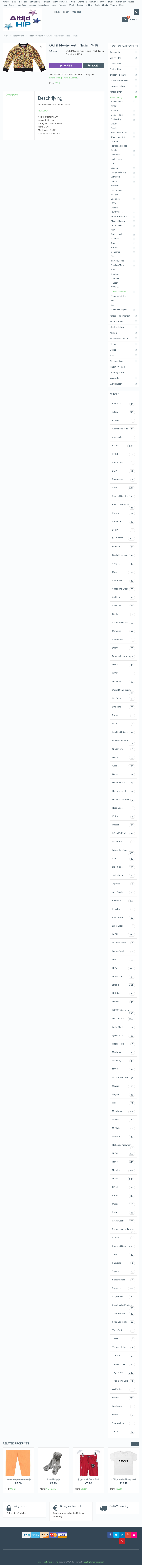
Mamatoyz (122, 1060)
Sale (112, 355)
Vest (113, 300)
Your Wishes (122, 1423)
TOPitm (115, 287)
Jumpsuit (115, 176)
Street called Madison (122, 1306)
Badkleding (116, 119)
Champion (82, 1)
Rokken (114, 247)
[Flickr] (134, 1535)
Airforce (6, 1)
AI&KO (114, 106)
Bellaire (122, 513)
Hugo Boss (21, 5)
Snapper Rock (122, 1280)
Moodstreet (116, 225)
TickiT (122, 1339)
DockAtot (122, 681)
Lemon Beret (122, 951)
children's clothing (118, 74)
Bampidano (122, 479)
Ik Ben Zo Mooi (122, 833)
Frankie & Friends (119, 145)
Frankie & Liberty (122, 741)
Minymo (122, 1094)
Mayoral (122, 1086)
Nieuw (113, 344)
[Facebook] (110, 1535)
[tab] (18, 94)
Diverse (114, 141)
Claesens (122, 605)
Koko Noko (122, 917)
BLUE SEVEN (35, 1)
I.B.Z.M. (122, 816)
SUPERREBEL (122, 1313)
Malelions (122, 1052)
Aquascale (122, 437)
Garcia (122, 757)
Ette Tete (122, 707)
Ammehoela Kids (122, 429)
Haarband (115, 154)
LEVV (113, 203)
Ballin (122, 471)
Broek (114, 128)
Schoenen (115, 252)
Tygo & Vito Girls (122, 1381)
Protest (80, 5)
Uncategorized (117, 372)
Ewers (110, 1)
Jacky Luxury (117, 159)
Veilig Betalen (21, 1506)
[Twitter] (116, 1535)
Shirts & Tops (117, 260)
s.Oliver (89, 5)
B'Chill (122, 454)
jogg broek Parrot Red (88, 1479)
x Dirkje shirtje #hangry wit (123, 1479)
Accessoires (115, 52)
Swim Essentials (122, 1322)
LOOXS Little (117, 212)
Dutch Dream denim (122, 690)
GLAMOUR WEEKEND (120, 80)
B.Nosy (114, 110)
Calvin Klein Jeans (61, 1)
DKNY (103, 1)
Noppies (62, 5)
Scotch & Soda (101, 5)
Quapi (113, 243)
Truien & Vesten (70, 77)
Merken (113, 333)
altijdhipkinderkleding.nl (94, 1562)
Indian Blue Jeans (122, 851)
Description (12, 94)
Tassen (114, 283)
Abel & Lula (122, 403)
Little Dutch (122, 993)
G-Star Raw (121, 1)
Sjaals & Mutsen (118, 265)
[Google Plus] (128, 1535)
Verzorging (115, 378)
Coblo (122, 614)
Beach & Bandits (122, 496)
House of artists (122, 791)
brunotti (47, 1)
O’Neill (71, 5)
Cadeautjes (115, 69)
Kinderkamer (116, 91)
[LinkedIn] (122, 1535)
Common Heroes (122, 622)
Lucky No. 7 (122, 1027)
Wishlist (77, 12)
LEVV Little (122, 976)
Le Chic (122, 934)
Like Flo (114, 207)
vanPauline (122, 1389)
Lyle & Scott (122, 1035)
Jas (112, 163)
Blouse (114, 123)
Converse (93, 1)
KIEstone (115, 185)
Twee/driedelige (118, 296)
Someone (122, 1288)
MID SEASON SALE (119, 338)
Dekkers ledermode (122, 656)
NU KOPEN (43, 110)
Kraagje (114, 194)
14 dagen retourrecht (71, 1506)
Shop (66, 12)
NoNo (114, 229)
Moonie (122, 1119)
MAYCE (122, 1069)
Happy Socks (8, 5)
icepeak (32, 5)
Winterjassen (116, 383)
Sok (113, 269)
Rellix (122, 1212)
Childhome (122, 597)
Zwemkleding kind (119, 309)
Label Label (122, 926)
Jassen (114, 168)
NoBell (122, 1153)
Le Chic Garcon (122, 943)
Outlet (113, 349)
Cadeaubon (115, 63)
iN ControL (122, 841)
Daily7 (122, 648)
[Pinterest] (122, 1541)
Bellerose (23, 1)
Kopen (68, 65)
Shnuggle (122, 1263)
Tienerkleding (116, 361)
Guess (131, 1)
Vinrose (122, 1398)
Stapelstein (122, 1296)
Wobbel (122, 1414)
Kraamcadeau (116, 321)
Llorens (122, 1002)
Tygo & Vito (122, 1372)
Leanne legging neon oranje (18, 1479)
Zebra (122, 1431)
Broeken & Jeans (119, 132)
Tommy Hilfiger (117, 5)
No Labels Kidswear (122, 1145)
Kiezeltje (122, 909)
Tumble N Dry (122, 1364)
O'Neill (122, 1187)
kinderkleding (55, 77)
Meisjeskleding (118, 221)
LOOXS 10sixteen (122, 1011)
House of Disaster (122, 799)
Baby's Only (122, 462)
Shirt (113, 256)
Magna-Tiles (122, 1044)
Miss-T (122, 1103)
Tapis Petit (122, 1330)
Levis (54, 5)
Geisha (114, 150)
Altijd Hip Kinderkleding (48, 1562)
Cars (73, 1)
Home (56, 12)
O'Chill (57, 83)
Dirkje (122, 664)
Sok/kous (115, 274)
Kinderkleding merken (120, 316)
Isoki (122, 858)
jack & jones (43, 5)
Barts (14, 1)
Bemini (122, 530)
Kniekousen (116, 190)
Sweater (115, 278)
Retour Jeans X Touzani (123, 1230)
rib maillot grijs (53, 1479)
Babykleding (115, 57)
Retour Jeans (122, 1221)
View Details (18, 1466)
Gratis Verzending (118, 1506)
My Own (122, 1136)
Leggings (115, 199)
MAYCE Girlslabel (119, 216)
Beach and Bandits (122, 505)
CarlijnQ (122, 563)
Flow (122, 723)
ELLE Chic (122, 698)
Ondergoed (116, 234)
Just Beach (122, 892)
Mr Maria (122, 1128)
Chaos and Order (119, 137)
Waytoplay (122, 1406)
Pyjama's (115, 238)
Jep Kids (122, 884)
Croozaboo (122, 639)
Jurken (114, 181)
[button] (41, 47)
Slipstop (122, 1271)
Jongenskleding (117, 86)
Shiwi (122, 1254)
